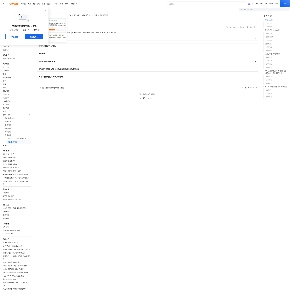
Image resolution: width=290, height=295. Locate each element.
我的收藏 (252, 27)
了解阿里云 (75, 3)
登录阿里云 (34, 37)
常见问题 (95, 15)
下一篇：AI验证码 (248, 87)
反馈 (151, 98)
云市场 (55, 3)
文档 (261, 4)
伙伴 (61, 3)
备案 (266, 4)
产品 (29, 3)
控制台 (271, 4)
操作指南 (76, 15)
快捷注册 (14, 37)
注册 (277, 4)
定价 (49, 3)
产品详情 (241, 27)
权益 (43, 3)
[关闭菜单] (3, 3)
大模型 (23, 3)
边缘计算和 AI (85, 15)
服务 (66, 3)
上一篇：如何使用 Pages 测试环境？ (52, 87)
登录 (285, 4)
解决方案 (36, 3)
